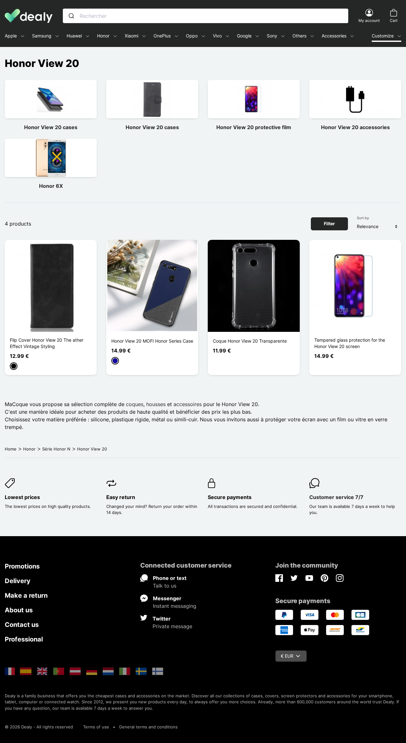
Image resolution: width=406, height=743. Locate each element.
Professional (24, 639)
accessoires (188, 404)
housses (156, 404)
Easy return (120, 497)
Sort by (363, 218)
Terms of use (96, 726)
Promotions (22, 566)
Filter (329, 223)
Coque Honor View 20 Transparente (250, 341)
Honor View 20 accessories (355, 127)
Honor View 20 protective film (253, 127)
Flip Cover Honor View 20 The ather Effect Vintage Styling (46, 343)
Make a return (26, 595)
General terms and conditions (148, 726)
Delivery (17, 581)
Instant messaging (174, 606)
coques (134, 404)
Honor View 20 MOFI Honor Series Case (152, 341)
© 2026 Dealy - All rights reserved (39, 726)
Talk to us (164, 585)
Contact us (22, 624)
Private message (172, 626)
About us (19, 610)
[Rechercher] (71, 16)
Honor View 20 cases (50, 127)
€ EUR (287, 656)
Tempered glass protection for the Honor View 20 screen (349, 343)
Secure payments (230, 497)
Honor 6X (51, 186)
